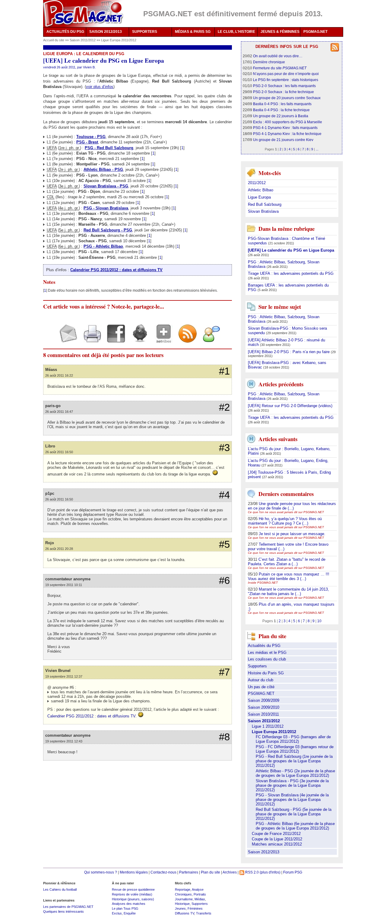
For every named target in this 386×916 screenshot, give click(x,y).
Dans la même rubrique (286, 228)
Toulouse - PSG (91, 136)
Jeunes (180, 908)
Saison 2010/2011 (263, 714)
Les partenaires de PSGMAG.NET (68, 906)
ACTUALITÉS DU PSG (65, 32)
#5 (224, 544)
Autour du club (260, 680)
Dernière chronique (269, 62)
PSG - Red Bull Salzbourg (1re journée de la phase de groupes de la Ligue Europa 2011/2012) (294, 761)
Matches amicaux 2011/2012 (277, 844)
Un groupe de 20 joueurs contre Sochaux (287, 98)
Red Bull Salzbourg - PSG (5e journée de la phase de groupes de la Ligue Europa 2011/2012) (293, 814)
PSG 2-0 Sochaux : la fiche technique (283, 92)
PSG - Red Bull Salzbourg (109, 148)
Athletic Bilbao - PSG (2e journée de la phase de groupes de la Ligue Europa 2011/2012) (295, 773)
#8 (224, 737)
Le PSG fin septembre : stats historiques (285, 80)
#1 (224, 371)
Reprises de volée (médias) (132, 894)
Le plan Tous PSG (125, 908)
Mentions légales (134, 872)
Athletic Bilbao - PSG (103, 169)
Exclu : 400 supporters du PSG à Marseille (287, 122)
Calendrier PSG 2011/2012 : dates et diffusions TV (116, 270)
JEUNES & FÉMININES (280, 32)
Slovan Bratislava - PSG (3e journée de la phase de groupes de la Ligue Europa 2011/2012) (292, 785)
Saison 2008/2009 (263, 700)
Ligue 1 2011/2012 (267, 726)
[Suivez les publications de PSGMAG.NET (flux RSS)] (185, 339)
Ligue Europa (259, 197)
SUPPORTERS (144, 32)
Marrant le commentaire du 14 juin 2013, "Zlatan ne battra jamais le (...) (288, 591)
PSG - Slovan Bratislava (106, 208)
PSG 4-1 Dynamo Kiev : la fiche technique (287, 134)
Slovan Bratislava (263, 211)
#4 (224, 495)
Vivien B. (89, 67)
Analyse (198, 889)
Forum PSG (292, 872)
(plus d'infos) (270, 872)
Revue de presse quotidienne (133, 889)
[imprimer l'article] (90, 339)
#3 (224, 447)
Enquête (130, 913)
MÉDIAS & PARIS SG (192, 32)
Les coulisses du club (267, 659)
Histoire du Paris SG (266, 673)
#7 (224, 672)
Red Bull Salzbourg (264, 204)
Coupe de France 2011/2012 (276, 833)
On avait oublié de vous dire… (277, 56)
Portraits (200, 894)
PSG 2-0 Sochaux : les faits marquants (284, 86)
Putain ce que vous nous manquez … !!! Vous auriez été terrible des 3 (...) (288, 576)
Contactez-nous (163, 872)
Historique (182, 903)
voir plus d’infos (99, 86)
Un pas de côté (261, 687)
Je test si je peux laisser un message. (292, 534)
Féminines (195, 908)
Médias (200, 899)
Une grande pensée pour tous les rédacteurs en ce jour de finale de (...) (292, 505)
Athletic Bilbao (260, 190)
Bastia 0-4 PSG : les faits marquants (282, 104)
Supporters (257, 666)
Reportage (182, 889)
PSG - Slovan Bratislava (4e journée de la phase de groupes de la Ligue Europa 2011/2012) (292, 799)
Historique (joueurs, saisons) (133, 899)
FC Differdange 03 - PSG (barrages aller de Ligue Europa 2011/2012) (293, 739)
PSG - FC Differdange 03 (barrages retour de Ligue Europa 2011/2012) (295, 749)
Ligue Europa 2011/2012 (118, 40)
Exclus (117, 913)
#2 (224, 407)
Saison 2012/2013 (263, 852)
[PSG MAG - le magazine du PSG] (83, 13)
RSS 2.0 (251, 872)
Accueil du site (53, 40)
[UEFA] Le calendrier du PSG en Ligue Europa (291, 250)
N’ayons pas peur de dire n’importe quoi (286, 74)
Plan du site (210, 872)
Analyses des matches (128, 903)
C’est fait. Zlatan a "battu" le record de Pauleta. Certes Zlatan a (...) (286, 561)
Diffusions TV (184, 913)
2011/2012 (257, 182)
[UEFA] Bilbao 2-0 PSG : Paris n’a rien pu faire (289, 352)
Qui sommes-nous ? (100, 872)
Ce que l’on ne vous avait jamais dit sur (286, 512)
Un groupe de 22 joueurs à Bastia (280, 116)
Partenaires (188, 872)
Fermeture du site (279, 68)
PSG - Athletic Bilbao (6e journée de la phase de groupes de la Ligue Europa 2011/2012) (295, 825)
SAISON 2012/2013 (105, 32)
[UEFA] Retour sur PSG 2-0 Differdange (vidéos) (290, 405)
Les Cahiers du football (60, 889)
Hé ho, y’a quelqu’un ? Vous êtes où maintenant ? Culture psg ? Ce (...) (285, 520)
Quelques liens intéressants (63, 911)
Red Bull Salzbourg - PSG (108, 230)
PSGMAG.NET (315, 32)
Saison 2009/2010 (263, 707)
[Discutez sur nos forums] (209, 339)
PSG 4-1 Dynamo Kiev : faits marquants (285, 128)
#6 (224, 580)
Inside (263, 582)
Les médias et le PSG (267, 652)
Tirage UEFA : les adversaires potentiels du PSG (291, 273)
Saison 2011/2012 (83, 40)
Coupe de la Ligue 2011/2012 (277, 839)
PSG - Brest (87, 142)
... (317, 149)
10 (319, 621)
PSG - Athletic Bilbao (103, 246)
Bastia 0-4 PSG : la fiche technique (281, 110)
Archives (230, 872)
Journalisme (184, 899)
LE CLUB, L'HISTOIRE (236, 32)
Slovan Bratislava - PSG (106, 186)
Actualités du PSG (264, 645)
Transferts (203, 913)
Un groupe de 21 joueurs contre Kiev (283, 140)
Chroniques (183, 894)
